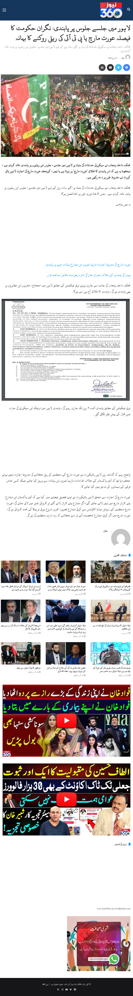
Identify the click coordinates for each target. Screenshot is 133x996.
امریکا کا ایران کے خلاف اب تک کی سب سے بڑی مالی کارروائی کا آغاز (21, 627)
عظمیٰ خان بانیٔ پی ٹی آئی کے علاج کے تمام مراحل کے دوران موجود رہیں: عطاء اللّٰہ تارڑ (66, 669)
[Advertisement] (65, 236)
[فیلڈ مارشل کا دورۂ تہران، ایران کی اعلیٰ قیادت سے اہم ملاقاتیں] (110, 611)
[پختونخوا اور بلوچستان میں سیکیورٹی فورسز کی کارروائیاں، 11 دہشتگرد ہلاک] (110, 572)
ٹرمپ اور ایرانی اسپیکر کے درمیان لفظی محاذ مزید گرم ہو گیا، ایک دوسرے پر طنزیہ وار (21, 588)
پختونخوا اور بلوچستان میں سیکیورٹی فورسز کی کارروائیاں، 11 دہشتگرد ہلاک (112, 588)
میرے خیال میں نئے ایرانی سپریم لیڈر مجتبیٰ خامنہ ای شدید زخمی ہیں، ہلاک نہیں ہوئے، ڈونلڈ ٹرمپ (66, 588)
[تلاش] (128, 11)
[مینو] (4, 11)
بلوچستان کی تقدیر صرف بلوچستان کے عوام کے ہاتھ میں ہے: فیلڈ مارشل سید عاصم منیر (111, 669)
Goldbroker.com (122, 909)
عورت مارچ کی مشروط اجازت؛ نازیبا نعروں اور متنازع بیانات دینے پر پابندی (88, 264)
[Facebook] (126, 67)
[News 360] (111, 10)
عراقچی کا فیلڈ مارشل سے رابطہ (28, 668)
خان (123, 58)
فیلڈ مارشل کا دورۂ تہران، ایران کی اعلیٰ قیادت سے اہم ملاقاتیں (111, 627)
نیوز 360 (45, 984)
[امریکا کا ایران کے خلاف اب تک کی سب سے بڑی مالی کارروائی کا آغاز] (21, 611)
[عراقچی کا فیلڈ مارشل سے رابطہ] (21, 653)
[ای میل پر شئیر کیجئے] (110, 67)
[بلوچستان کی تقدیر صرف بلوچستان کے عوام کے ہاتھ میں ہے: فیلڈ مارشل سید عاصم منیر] (110, 653)
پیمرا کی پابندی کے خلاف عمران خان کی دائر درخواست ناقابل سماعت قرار (88, 275)
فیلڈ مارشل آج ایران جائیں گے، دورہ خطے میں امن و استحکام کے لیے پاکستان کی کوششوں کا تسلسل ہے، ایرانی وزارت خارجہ (66, 628)
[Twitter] (118, 67)
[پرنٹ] (102, 67)
